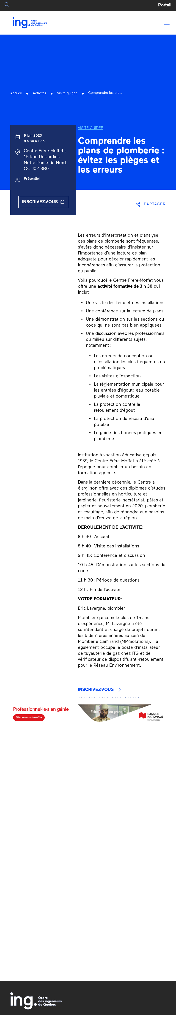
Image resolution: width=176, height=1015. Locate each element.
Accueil (16, 93)
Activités (39, 93)
